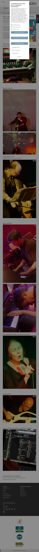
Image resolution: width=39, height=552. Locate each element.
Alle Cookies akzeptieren (19, 32)
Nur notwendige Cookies (19, 43)
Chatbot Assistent (16, 29)
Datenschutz (19, 56)
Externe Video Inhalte (16, 27)
